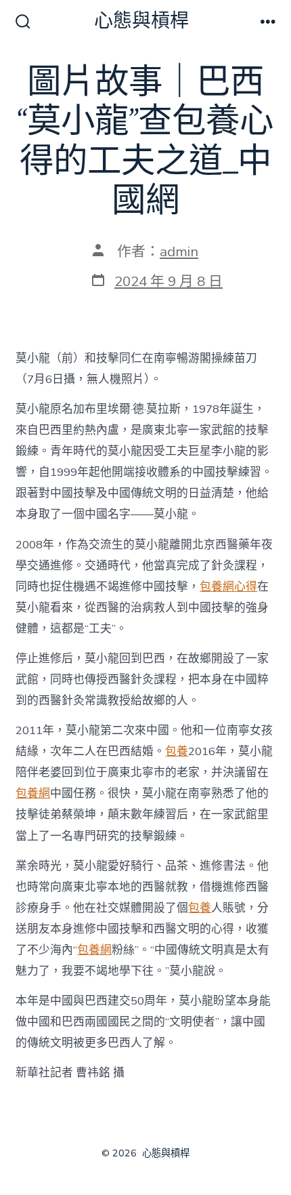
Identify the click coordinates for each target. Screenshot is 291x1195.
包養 (176, 751)
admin (179, 251)
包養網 (33, 793)
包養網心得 (228, 586)
